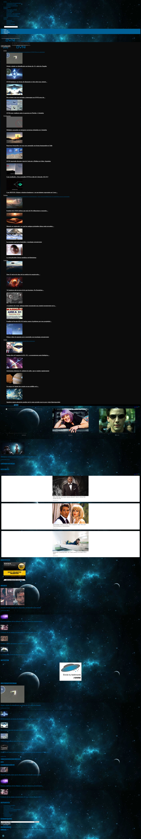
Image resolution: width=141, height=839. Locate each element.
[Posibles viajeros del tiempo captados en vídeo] (4, 640)
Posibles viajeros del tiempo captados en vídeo (14, 643)
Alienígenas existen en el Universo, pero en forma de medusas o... (20, 456)
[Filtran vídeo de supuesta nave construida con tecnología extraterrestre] (14, 334)
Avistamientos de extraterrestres (13, 3)
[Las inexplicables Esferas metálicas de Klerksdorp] (14, 254)
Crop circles (9, 12)
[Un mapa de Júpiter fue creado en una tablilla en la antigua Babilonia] (14, 383)
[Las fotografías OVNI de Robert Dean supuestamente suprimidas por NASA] (4, 651)
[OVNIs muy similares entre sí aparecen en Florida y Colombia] (14, 110)
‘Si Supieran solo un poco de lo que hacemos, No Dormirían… (25, 290)
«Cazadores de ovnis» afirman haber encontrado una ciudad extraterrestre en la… (31, 305)
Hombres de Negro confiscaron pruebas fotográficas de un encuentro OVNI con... (25, 752)
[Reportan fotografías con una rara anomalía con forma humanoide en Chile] (14, 142)
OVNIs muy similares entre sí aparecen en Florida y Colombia (25, 113)
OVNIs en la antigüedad (12, 5)
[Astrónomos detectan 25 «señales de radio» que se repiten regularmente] (14, 368)
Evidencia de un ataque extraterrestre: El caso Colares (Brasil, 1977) (21, 632)
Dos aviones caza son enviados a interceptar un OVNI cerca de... (20, 730)
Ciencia (5, 19)
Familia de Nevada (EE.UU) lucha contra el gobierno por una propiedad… (29, 321)
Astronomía (9, 20)
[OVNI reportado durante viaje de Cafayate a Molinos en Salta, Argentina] (14, 158)
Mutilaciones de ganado (11, 15)
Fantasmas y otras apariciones (13, 13)
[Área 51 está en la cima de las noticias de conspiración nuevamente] (14, 271)
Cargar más (3, 756)
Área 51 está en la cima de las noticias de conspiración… (23, 274)
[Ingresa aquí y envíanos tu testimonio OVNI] (70, 680)
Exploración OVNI (5, 459)
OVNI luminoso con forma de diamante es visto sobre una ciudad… (26, 82)
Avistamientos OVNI (11, 4)
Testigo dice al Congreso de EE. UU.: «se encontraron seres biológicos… (27, 355)
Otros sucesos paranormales (12, 16)
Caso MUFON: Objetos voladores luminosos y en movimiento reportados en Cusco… (32, 192)
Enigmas (6, 8)
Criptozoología (9, 11)
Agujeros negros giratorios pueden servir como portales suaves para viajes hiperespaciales (33, 402)
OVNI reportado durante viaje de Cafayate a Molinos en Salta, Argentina (28, 161)
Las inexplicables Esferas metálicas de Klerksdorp (21, 257)
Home (5, 29)
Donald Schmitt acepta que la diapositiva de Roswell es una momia (21, 607)
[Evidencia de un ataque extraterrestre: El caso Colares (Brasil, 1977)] (4, 629)
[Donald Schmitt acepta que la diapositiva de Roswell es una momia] (12, 604)
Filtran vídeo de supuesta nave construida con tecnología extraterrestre (27, 337)
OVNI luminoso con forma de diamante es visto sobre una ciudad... (21, 719)
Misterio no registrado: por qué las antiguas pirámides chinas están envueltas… (30, 226)
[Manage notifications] (3, 836)
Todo (7, 52)
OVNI (5, 1)
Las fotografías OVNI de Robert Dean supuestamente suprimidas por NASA (23, 654)
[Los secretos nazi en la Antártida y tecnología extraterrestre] (14, 239)
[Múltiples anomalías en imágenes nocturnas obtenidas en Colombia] (14, 127)
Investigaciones (7, 7)
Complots (6, 17)
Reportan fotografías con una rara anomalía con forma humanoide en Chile (29, 145)
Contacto (6, 33)
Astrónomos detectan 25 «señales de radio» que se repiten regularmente (27, 371)
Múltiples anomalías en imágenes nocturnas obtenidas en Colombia (26, 130)
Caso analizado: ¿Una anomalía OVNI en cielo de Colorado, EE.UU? (27, 177)
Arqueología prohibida (11, 9)
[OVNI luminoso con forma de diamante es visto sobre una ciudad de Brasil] (14, 79)
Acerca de (6, 30)
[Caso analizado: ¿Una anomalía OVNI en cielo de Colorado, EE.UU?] (14, 174)
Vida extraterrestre (10, 24)
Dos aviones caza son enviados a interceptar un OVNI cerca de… (25, 97)
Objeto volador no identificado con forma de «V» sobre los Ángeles (26, 66)
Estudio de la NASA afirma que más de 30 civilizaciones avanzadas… (27, 210)
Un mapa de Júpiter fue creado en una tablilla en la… (22, 386)
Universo (8, 22)
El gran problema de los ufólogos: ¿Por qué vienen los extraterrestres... (22, 621)
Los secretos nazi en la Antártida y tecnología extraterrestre (24, 242)
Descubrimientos (10, 21)
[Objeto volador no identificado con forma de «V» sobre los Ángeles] (14, 63)
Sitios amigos (7, 32)
